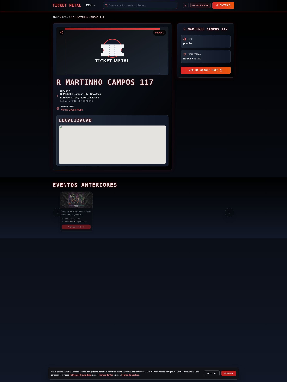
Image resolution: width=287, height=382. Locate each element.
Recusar (211, 373)
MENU (91, 5)
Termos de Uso (106, 375)
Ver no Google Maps (72, 109)
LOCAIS (66, 17)
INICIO (56, 17)
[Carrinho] (186, 5)
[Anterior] (57, 212)
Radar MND (202, 5)
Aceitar (228, 373)
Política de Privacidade (80, 375)
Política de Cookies (130, 375)
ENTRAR (225, 5)
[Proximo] (229, 212)
